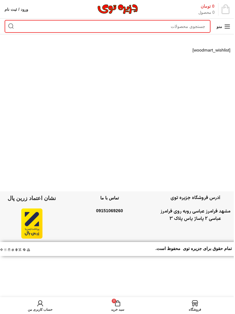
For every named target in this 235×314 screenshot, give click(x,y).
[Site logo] (117, 8)
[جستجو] (11, 26)
